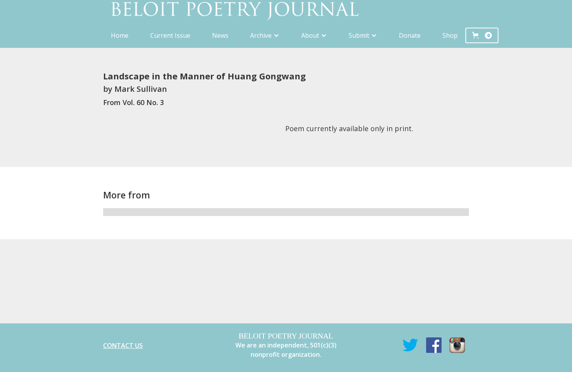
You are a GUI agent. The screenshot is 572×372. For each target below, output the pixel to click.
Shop (450, 35)
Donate (410, 35)
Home (119, 35)
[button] (264, 35)
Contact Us (123, 345)
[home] (286, 11)
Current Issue (170, 35)
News (220, 35)
